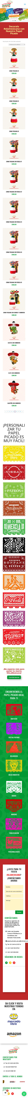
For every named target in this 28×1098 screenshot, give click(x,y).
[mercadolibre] (14, 461)
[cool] (14, 626)
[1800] (14, 553)
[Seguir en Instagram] (14, 963)
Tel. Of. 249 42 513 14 (14, 944)
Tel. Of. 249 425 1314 (12, 1063)
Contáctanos (14, 677)
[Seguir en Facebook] (6, 963)
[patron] (14, 497)
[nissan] (14, 479)
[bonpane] (14, 571)
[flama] (14, 644)
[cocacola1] (14, 607)
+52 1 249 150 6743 (13, 948)
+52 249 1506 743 (11, 1067)
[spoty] (14, 534)
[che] (14, 589)
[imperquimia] (14, 663)
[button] (24, 1094)
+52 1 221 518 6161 (12, 952)
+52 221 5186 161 (10, 1071)
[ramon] (14, 516)
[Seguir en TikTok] (10, 963)
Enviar (19, 912)
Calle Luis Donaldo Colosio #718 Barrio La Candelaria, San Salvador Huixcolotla (14, 935)
